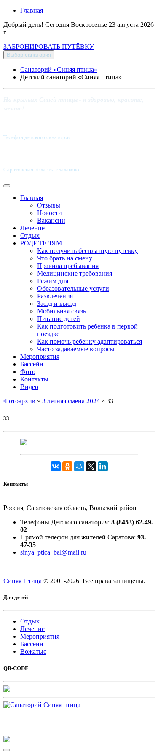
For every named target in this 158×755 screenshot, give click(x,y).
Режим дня (52, 280)
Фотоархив (19, 401)
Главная (31, 10)
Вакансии (51, 220)
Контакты (34, 379)
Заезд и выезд (56, 303)
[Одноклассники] (67, 466)
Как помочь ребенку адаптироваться (89, 341)
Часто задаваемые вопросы (76, 349)
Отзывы (48, 205)
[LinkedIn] (103, 466)
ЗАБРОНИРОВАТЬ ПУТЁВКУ (48, 46)
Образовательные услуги (73, 288)
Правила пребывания (68, 265)
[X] (91, 466)
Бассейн (31, 364)
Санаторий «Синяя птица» (58, 69)
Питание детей (58, 318)
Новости (49, 212)
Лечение (32, 227)
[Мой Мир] (79, 466)
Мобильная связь (61, 311)
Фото (27, 371)
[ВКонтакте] (56, 466)
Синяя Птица (22, 580)
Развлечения (55, 296)
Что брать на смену (64, 258)
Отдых (30, 235)
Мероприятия (39, 356)
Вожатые (33, 651)
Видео (29, 386)
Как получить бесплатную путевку (87, 250)
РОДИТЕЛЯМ (41, 243)
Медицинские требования (74, 273)
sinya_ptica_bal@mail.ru (53, 552)
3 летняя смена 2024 (71, 401)
